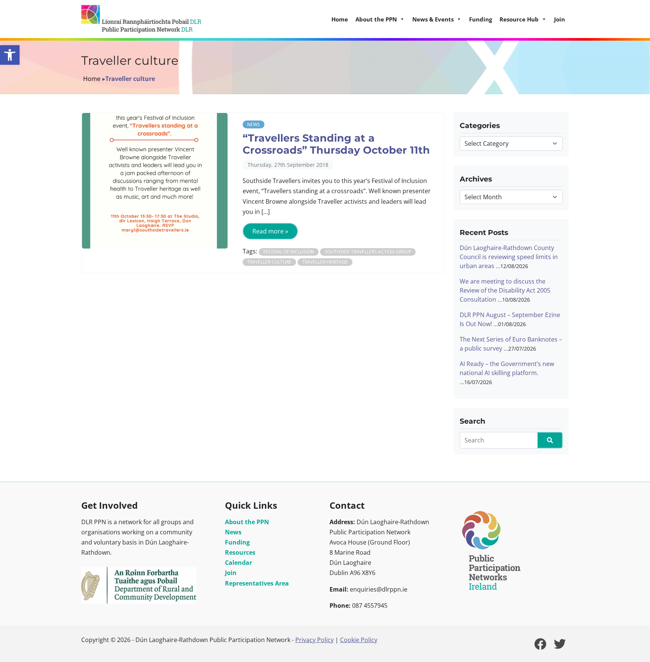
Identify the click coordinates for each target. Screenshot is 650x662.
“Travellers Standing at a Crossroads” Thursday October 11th (336, 144)
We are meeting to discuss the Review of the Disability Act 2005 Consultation (505, 290)
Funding (480, 19)
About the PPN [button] (376, 19)
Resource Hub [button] (519, 19)
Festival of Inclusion (288, 252)
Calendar (238, 562)
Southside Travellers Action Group (368, 252)
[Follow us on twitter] (560, 646)
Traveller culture (269, 262)
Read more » (270, 231)
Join (559, 19)
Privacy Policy (314, 640)
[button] (10, 55)
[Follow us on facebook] (540, 646)
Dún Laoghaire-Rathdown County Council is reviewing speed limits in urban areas (509, 257)
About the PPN (247, 522)
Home (339, 19)
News (253, 124)
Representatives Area (257, 583)
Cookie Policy (358, 640)
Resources (240, 552)
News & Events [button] (433, 19)
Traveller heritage (325, 262)
